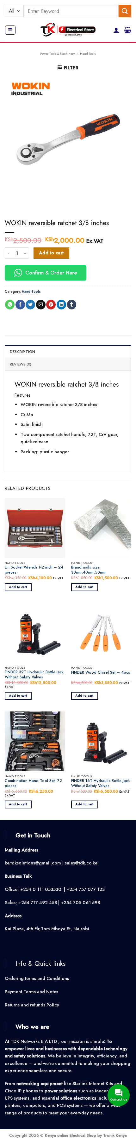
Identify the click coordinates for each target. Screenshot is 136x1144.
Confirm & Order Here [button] (51, 272)
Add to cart (51, 253)
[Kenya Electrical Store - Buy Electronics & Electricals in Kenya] (68, 30)
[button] (10, 30)
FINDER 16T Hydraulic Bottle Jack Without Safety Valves (100, 784)
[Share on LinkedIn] (61, 304)
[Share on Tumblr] (72, 304)
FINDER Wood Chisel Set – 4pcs (100, 672)
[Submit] (125, 11)
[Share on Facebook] (20, 304)
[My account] (116, 30)
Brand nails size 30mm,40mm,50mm (88, 570)
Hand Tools (88, 53)
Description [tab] (22, 351)
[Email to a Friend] (41, 304)
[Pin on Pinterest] (51, 304)
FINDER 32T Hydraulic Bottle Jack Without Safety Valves (34, 675)
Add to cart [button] (18, 587)
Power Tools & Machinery (57, 53)
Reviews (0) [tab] (21, 364)
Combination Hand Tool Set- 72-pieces (34, 784)
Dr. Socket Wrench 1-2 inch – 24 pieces (34, 570)
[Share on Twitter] (30, 304)
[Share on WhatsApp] (10, 304)
